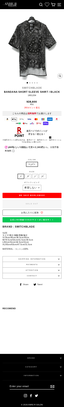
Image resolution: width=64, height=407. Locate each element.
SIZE (32, 171)
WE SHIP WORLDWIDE (32, 195)
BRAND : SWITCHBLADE (19, 226)
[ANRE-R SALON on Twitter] (36, 395)
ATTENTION (32, 270)
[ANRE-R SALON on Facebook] (31, 395)
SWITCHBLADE (32, 88)
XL (42, 176)
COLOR (32, 159)
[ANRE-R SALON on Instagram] (25, 395)
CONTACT (32, 276)
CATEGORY (31, 367)
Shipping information (32, 259)
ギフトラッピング (32, 182)
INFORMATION (31, 375)
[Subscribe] (52, 386)
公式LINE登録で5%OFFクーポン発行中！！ (32, 220)
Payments (32, 264)
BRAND (31, 358)
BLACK (32, 164)
